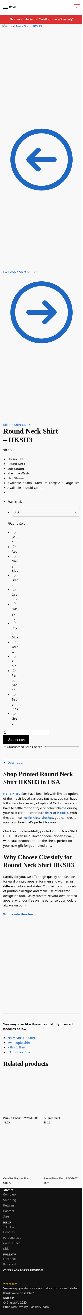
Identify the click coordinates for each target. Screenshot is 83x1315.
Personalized (12, 1238)
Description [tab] (15, 762)
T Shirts (8, 1227)
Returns (8, 1205)
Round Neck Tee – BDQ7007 (61, 1178)
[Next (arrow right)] (8, 120)
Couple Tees (11, 1243)
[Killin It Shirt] (62, 1093)
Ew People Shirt (18, 1042)
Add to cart (16, 739)
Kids (6, 1249)
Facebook (9, 1259)
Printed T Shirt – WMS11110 (20, 1117)
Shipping (9, 1200)
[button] (76, 7)
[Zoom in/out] (14, 115)
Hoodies (9, 1232)
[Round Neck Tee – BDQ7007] (62, 1153)
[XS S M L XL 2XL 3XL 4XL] (46, 512)
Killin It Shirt (16, 1047)
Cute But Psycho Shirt (16, 1178)
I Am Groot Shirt (19, 1052)
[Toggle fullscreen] (11, 115)
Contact (8, 1211)
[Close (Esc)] (4, 115)
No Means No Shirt (21, 1038)
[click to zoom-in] (41, 67)
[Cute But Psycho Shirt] (21, 1153)
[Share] (8, 115)
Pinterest (9, 1264)
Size (6, 1216)
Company (10, 1194)
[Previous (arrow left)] (4, 120)
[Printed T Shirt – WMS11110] (21, 1093)
